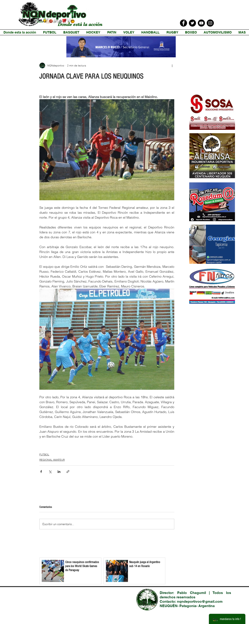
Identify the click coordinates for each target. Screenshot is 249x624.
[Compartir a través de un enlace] (68, 471)
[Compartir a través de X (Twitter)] (50, 471)
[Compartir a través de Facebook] (41, 471)
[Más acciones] (172, 65)
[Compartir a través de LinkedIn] (59, 471)
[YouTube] (201, 23)
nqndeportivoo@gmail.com (200, 601)
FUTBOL (44, 454)
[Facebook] (183, 23)
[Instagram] (210, 23)
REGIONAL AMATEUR (52, 459)
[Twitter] (192, 23)
